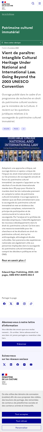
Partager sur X (11, 303)
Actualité (6, 129)
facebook (17, 364)
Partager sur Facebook (4, 303)
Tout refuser (21, 421)
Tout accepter (21, 414)
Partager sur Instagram (24, 303)
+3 (23, 129)
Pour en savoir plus (13, 260)
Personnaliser (21, 427)
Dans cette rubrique (12, 42)
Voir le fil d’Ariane (8, 14)
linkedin (11, 364)
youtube (31, 364)
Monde (16, 129)
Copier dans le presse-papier (31, 303)
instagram (24, 364)
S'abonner (21, 344)
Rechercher (33, 3)
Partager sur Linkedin (17, 303)
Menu (39, 3)
